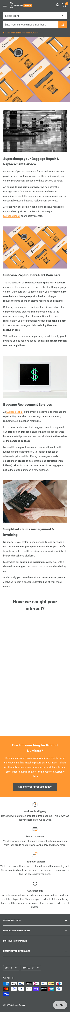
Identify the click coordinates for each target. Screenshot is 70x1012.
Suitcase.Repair (11, 215)
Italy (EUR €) (28, 968)
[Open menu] (5, 5)
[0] (64, 5)
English (8, 968)
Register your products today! (35, 786)
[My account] (57, 5)
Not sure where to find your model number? (20, 33)
